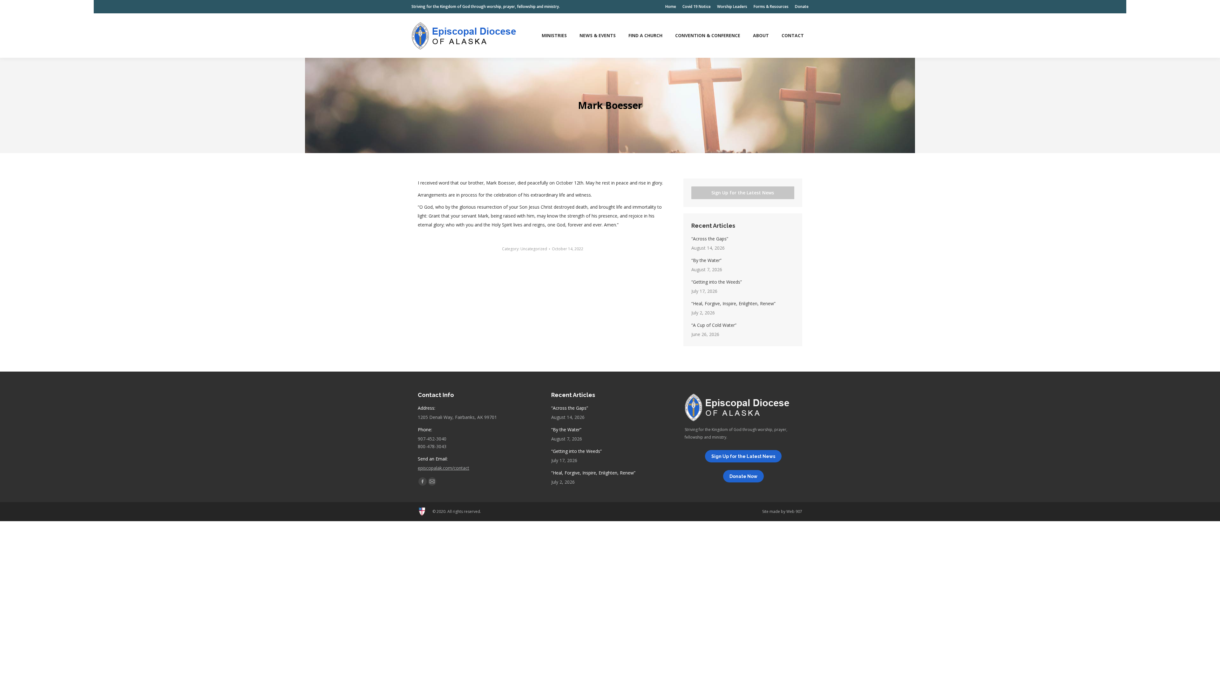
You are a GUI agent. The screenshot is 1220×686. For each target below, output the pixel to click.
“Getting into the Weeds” (716, 282)
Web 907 (794, 511)
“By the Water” (706, 260)
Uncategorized (533, 249)
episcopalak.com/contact (443, 468)
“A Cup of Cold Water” (713, 325)
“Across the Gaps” (709, 239)
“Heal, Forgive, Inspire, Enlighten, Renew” (733, 303)
